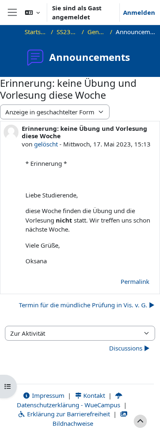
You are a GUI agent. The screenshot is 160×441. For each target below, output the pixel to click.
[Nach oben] (140, 421)
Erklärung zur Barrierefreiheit (67, 414)
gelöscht (46, 144)
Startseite (36, 32)
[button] (32, 12)
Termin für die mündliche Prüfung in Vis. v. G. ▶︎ (87, 305)
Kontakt (93, 395)
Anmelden (139, 12)
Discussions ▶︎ (129, 348)
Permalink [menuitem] (135, 281)
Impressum (47, 395)
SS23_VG (67, 32)
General (96, 32)
